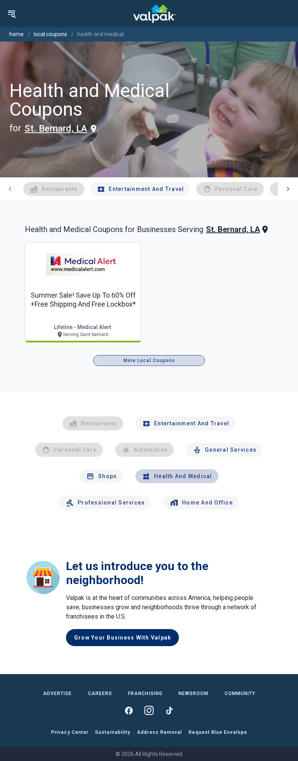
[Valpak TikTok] (169, 711)
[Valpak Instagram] (149, 711)
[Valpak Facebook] (129, 711)
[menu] (11, 13)
